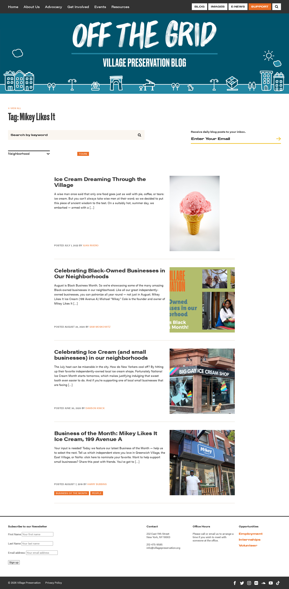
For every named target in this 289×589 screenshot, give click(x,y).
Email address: (17, 553)
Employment (251, 533)
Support (260, 6)
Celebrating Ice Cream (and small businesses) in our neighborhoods (101, 354)
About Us (32, 6)
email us (214, 534)
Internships (250, 539)
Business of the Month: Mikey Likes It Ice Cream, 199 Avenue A (105, 436)
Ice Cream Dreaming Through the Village (100, 181)
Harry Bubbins (97, 484)
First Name (14, 534)
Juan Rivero (91, 245)
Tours (83, 153)
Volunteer (248, 545)
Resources (120, 6)
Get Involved (78, 6)
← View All (14, 108)
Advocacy (53, 6)
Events (100, 6)
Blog (200, 6)
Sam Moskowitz (100, 326)
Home (13, 6)
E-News (238, 6)
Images (218, 6)
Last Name (14, 543)
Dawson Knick (95, 408)
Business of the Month (71, 493)
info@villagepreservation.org (163, 548)
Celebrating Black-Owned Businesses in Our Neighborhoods (109, 273)
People (96, 493)
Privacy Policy (53, 582)
